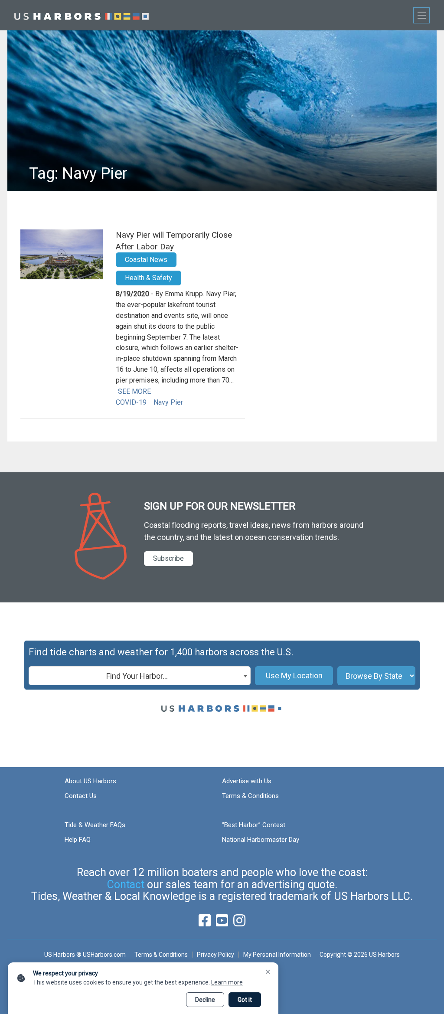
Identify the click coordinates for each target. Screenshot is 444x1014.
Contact (125, 884)
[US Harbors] (81, 15)
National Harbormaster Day (260, 840)
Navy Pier (168, 402)
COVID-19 (131, 402)
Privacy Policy (215, 955)
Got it (245, 999)
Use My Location (294, 675)
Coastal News (146, 259)
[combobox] (140, 675)
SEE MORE (134, 391)
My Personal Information (276, 955)
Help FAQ (78, 840)
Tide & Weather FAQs (95, 825)
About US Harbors (90, 781)
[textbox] (139, 676)
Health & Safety (148, 278)
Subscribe (168, 558)
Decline (205, 999)
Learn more (227, 982)
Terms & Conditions (250, 796)
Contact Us (81, 796)
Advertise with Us (246, 781)
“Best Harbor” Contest (253, 825)
